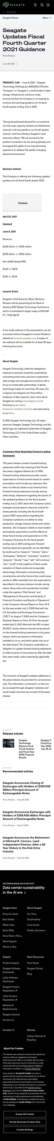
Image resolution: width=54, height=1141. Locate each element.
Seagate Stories (10, 18)
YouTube (27, 409)
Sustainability (34, 919)
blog (11, 413)
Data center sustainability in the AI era (24, 890)
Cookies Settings (25, 1129)
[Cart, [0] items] (35, 5)
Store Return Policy (13, 936)
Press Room (33, 963)
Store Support (10, 941)
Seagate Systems (11, 1014)
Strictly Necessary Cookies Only (25, 1121)
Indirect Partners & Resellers (36, 1038)
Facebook (8, 409)
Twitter (22, 405)
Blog (29, 974)
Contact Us (9, 1020)
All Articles (11, 12)
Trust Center (33, 925)
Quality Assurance (36, 930)
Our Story (32, 914)
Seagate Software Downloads (11, 970)
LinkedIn (18, 409)
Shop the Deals (11, 914)
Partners (31, 1030)
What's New (9, 925)
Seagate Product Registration (11, 989)
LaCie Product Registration (10, 998)
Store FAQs (9, 930)
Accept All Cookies (25, 1114)
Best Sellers (9, 919)
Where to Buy (10, 947)
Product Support (11, 963)
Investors (7, 1030)
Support (7, 957)
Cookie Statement (33, 1068)
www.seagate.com (31, 401)
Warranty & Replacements (10, 1007)
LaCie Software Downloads (10, 979)
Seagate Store (10, 908)
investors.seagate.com (25, 338)
